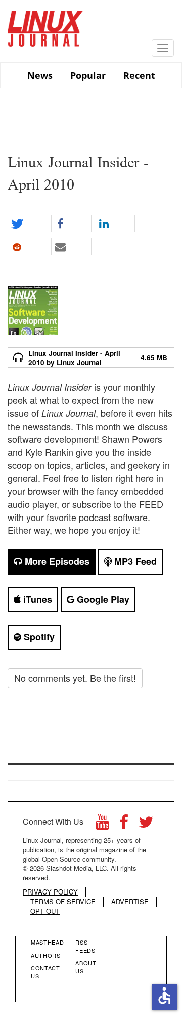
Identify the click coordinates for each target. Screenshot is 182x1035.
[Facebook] (123, 824)
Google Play (101, 599)
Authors (46, 955)
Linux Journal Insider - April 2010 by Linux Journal (74, 357)
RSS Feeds (85, 946)
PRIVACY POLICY (50, 892)
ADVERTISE (130, 901)
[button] (28, 224)
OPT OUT (45, 911)
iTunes (36, 599)
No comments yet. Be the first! (75, 677)
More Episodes (55, 561)
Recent (139, 75)
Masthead (47, 942)
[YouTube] (102, 824)
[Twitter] (146, 824)
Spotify (38, 636)
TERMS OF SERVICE (63, 901)
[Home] (45, 25)
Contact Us (45, 972)
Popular (88, 75)
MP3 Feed (134, 561)
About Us (85, 967)
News (40, 75)
